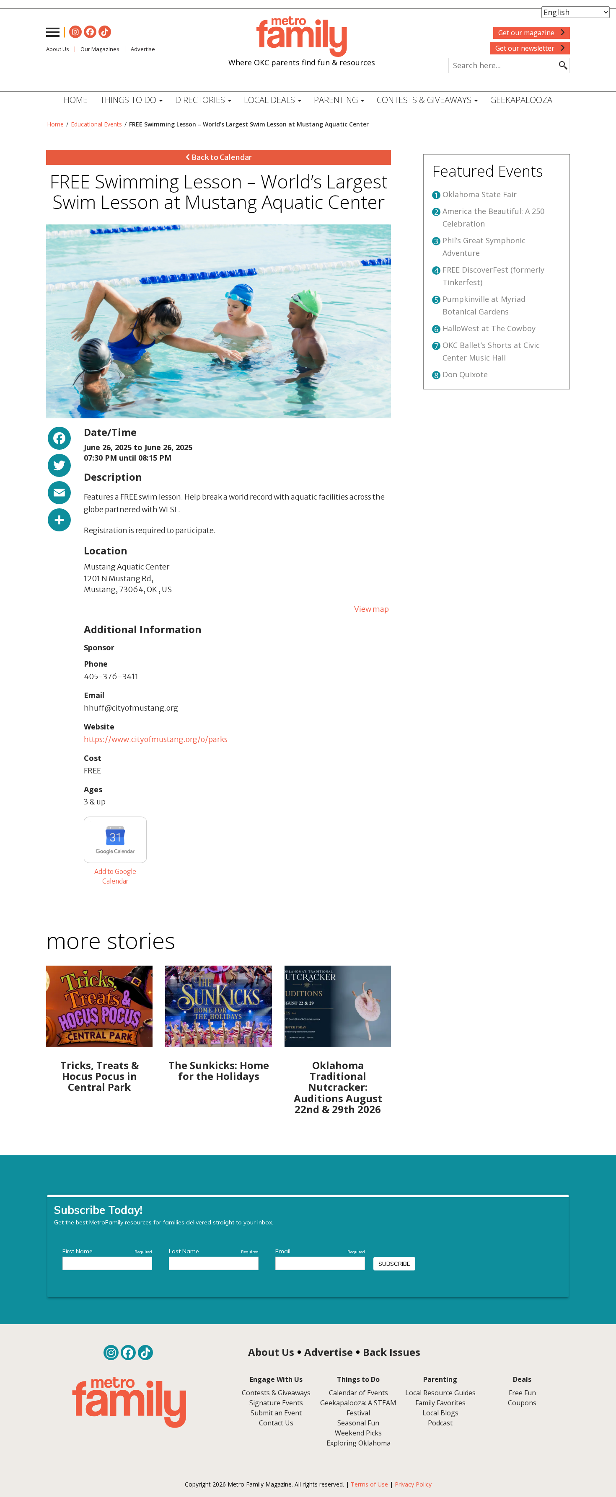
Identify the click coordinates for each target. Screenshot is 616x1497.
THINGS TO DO (129, 100)
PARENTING (337, 100)
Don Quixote (465, 374)
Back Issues (391, 1352)
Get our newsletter (525, 48)
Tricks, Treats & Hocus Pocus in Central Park (99, 1076)
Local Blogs (440, 1412)
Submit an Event (276, 1412)
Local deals (270, 100)
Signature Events (276, 1402)
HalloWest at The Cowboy (489, 328)
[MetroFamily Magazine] (302, 36)
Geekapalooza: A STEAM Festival (358, 1407)
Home (76, 100)
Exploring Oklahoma (358, 1443)
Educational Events (96, 124)
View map (371, 609)
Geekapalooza (521, 100)
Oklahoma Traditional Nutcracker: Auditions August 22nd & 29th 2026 (338, 1087)
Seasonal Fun (358, 1422)
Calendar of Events (358, 1392)
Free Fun (522, 1392)
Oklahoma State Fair (480, 194)
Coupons (522, 1402)
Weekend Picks (358, 1433)
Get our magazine (527, 32)
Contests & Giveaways (425, 100)
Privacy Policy (413, 1484)
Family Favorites (440, 1402)
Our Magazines (99, 49)
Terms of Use (369, 1484)
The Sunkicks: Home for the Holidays (218, 1070)
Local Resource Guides (440, 1392)
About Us (57, 49)
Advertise (143, 49)
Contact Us (276, 1422)
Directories (201, 100)
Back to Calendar (221, 157)
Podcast (440, 1422)
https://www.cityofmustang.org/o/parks (156, 739)
